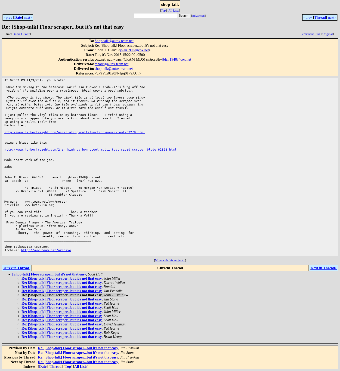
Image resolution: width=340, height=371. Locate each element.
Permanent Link (311, 34)
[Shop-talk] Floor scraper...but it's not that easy (49, 274)
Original (327, 34)
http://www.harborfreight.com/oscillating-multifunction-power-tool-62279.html (74, 132)
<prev (8, 17)
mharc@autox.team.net (111, 64)
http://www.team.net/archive (46, 250)
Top (163, 10)
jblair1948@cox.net (134, 50)
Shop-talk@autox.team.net (114, 41)
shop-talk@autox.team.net (114, 69)
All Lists (173, 10)
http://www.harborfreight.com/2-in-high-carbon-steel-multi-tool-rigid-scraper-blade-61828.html (90, 149)
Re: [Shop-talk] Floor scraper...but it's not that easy (62, 278)
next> (28, 17)
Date (18, 17)
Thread (320, 17)
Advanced (198, 15)
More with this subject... (170, 260)
